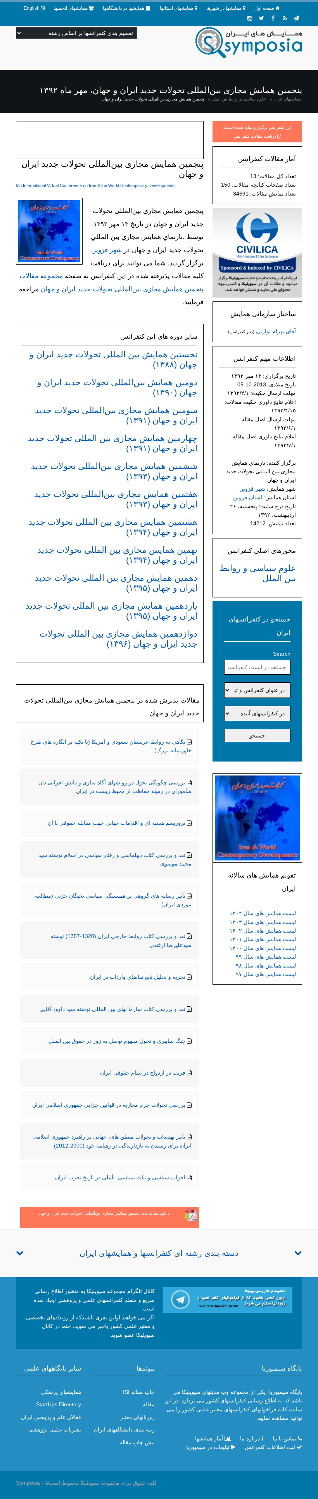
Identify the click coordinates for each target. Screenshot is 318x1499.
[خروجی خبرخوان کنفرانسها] (284, 18)
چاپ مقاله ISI (139, 1392)
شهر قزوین (252, 489)
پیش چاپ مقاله (137, 1442)
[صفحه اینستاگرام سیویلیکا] (250, 18)
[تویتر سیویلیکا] (261, 18)
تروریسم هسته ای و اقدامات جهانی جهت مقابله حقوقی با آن (116, 823)
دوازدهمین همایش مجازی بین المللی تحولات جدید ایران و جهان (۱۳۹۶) (118, 639)
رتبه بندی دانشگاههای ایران (124, 1429)
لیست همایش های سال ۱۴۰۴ (263, 913)
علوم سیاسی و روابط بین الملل (238, 99)
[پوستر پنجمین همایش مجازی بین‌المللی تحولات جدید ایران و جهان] (257, 817)
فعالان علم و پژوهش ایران (51, 1417)
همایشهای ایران (287, 99)
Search (281, 654)
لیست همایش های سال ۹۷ (266, 974)
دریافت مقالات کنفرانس (255, 136)
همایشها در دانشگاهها (123, 8)
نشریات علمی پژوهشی (54, 1429)
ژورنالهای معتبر (137, 1417)
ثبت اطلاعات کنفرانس (270, 1447)
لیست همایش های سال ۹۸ (266, 965)
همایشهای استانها (177, 8)
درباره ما (250, 1438)
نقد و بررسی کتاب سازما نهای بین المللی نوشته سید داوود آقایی (112, 1009)
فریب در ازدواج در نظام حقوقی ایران (142, 1073)
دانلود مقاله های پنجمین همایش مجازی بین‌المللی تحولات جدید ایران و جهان (103, 1213)
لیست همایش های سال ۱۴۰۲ (263, 931)
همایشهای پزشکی (61, 1392)
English (32, 8)
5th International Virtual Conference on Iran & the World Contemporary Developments (96, 185)
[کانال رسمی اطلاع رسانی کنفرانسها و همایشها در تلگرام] (227, 1299)
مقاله (149, 1404)
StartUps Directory (58, 1404)
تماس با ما (284, 1438)
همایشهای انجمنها (71, 8)
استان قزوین (247, 497)
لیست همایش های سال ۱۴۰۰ (263, 948)
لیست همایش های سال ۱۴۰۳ (263, 922)
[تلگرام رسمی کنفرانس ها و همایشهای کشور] (296, 18)
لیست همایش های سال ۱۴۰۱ (263, 939)
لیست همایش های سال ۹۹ (266, 957)
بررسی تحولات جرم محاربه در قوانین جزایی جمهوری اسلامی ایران (108, 1105)
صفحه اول (264, 8)
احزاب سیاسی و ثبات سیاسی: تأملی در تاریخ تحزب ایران (120, 1177)
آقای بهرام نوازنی (276, 331)
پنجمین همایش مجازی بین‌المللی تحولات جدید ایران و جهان (153, 99)
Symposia (28, 1483)
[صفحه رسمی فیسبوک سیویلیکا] (273, 18)
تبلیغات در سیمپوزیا (208, 1447)
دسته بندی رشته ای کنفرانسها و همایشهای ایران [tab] (159, 1253)
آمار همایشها (209, 1438)
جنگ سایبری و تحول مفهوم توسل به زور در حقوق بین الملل (117, 1041)
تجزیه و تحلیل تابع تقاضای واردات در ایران (137, 977)
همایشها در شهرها (224, 8)
